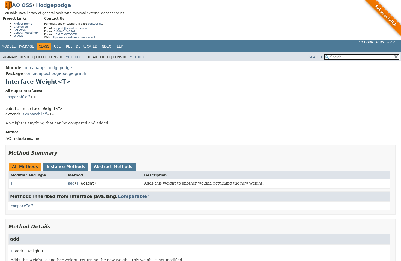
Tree (68, 46)
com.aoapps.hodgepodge (47, 68)
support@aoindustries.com (71, 28)
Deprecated (86, 46)
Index (106, 46)
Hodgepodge (53, 5)
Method (72, 57)
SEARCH (315, 57)
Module (9, 46)
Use (57, 46)
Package (26, 46)
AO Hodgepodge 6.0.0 (376, 42)
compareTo (20, 206)
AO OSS (22, 5)
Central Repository (26, 32)
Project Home (23, 23)
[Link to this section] (61, 153)
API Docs (20, 29)
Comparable (16, 97)
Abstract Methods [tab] (113, 166)
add (71, 183)
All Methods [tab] (25, 166)
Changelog (21, 26)
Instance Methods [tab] (66, 166)
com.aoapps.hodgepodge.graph (55, 73)
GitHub (18, 35)
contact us (95, 23)
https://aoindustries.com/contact (73, 37)
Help (118, 46)
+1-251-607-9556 (65, 34)
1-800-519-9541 (64, 31)
